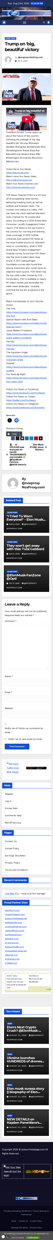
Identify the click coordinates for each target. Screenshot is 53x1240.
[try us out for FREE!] (37, 1171)
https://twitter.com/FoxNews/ (21, 400)
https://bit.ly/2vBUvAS (17, 172)
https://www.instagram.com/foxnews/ (25, 407)
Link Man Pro (12, 893)
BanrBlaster (34, 976)
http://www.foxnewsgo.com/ (20, 187)
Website (9, 708)
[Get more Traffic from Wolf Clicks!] (15, 767)
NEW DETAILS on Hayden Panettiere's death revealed (23, 1122)
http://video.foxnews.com (19, 180)
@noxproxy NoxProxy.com (30, 57)
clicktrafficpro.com (14, 930)
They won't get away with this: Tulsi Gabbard (25, 547)
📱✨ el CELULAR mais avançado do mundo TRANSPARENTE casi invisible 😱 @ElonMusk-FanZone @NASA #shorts (18, 454)
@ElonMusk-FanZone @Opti (24, 577)
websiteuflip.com (13, 922)
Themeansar (26, 1214)
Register (9, 794)
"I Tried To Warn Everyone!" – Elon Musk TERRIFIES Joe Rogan (25, 519)
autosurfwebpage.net (16, 918)
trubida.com (11, 963)
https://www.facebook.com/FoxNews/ (25, 393)
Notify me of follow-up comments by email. (24, 730)
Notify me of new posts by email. (25, 739)
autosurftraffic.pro (14, 946)
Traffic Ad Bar (12, 976)
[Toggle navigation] (25, 22)
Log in (8, 801)
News (10, 1023)
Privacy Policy (12, 862)
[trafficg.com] (36, 768)
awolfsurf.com (12, 910)
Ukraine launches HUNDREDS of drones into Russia (24, 1061)
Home (13, 1221)
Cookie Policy (12, 848)
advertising (10, 38)
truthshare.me (12, 959)
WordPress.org (13, 822)
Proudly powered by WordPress (17, 1211)
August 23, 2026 (18, 1035)
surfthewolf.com (13, 934)
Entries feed (11, 808)
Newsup (43, 1211)
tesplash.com (11, 938)
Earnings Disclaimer (15, 855)
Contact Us (11, 841)
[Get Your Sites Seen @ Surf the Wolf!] (13, 1171)
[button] (44, 22)
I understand (32, 1238)
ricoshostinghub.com (15, 926)
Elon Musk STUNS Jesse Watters (37, 447)
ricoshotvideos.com (15, 914)
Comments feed (13, 815)
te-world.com (12, 942)
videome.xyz (11, 955)
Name (9, 676)
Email (8, 692)
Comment (11, 621)
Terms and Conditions (16, 870)
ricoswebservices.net (15, 951)
